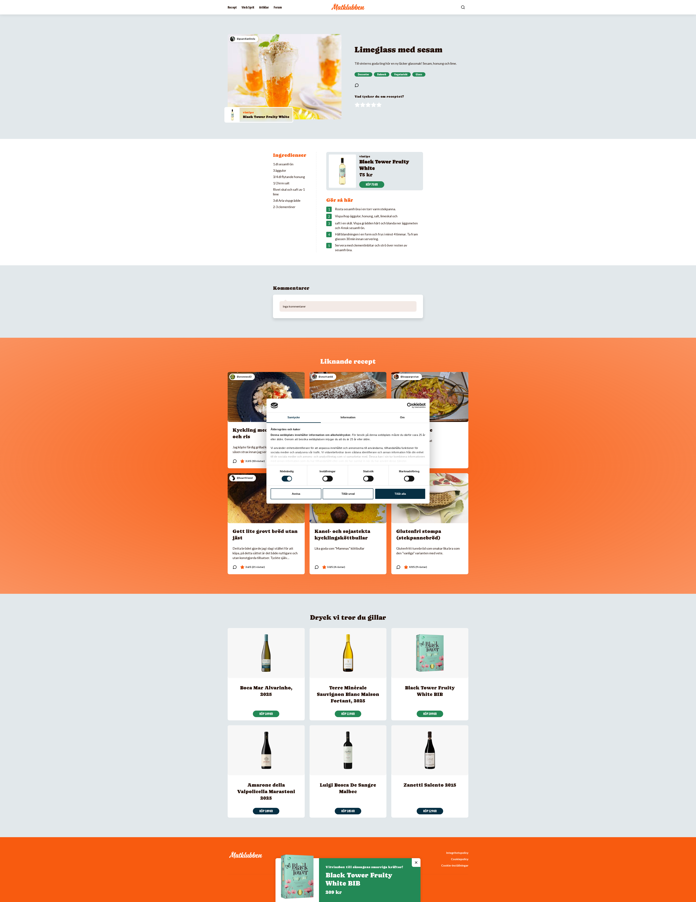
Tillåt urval (348, 493)
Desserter (363, 74)
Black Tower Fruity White (266, 117)
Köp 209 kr (430, 714)
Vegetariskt (400, 74)
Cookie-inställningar (454, 865)
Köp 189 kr (266, 811)
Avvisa (296, 493)
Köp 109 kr (266, 714)
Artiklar (264, 7)
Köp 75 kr (372, 184)
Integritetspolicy (457, 852)
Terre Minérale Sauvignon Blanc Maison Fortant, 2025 (348, 694)
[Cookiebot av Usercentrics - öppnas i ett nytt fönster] (410, 405)
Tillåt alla (400, 493)
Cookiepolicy (459, 859)
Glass (419, 74)
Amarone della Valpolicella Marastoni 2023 (266, 791)
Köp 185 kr (348, 811)
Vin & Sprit (248, 7)
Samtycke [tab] (293, 417)
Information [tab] (348, 417)
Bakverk (381, 74)
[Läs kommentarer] (357, 85)
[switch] (327, 479)
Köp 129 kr (430, 811)
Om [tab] (402, 417)
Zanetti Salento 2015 (429, 785)
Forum (278, 7)
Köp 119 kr (348, 714)
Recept (232, 7)
